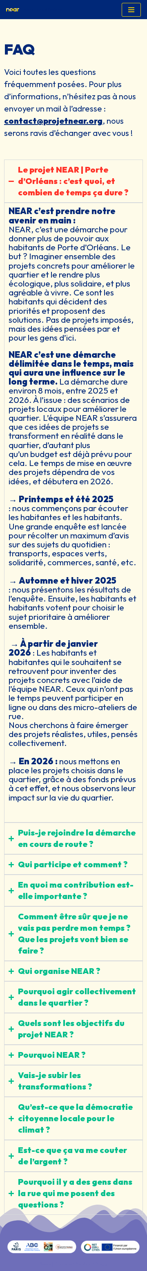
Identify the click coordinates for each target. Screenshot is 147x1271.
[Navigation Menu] (131, 10)
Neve (45, 1264)
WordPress (94, 1264)
